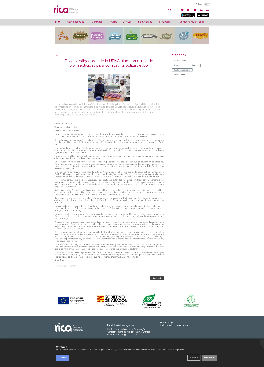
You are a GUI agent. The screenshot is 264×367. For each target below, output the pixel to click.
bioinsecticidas (66, 127)
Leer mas (208, 358)
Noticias (112, 21)
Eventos (127, 21)
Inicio (58, 21)
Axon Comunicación (70, 131)
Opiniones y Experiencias (192, 21)
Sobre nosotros (75, 21)
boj (75, 127)
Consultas (97, 21)
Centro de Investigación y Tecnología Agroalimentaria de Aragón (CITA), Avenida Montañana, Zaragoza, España (128, 332)
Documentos (145, 21)
